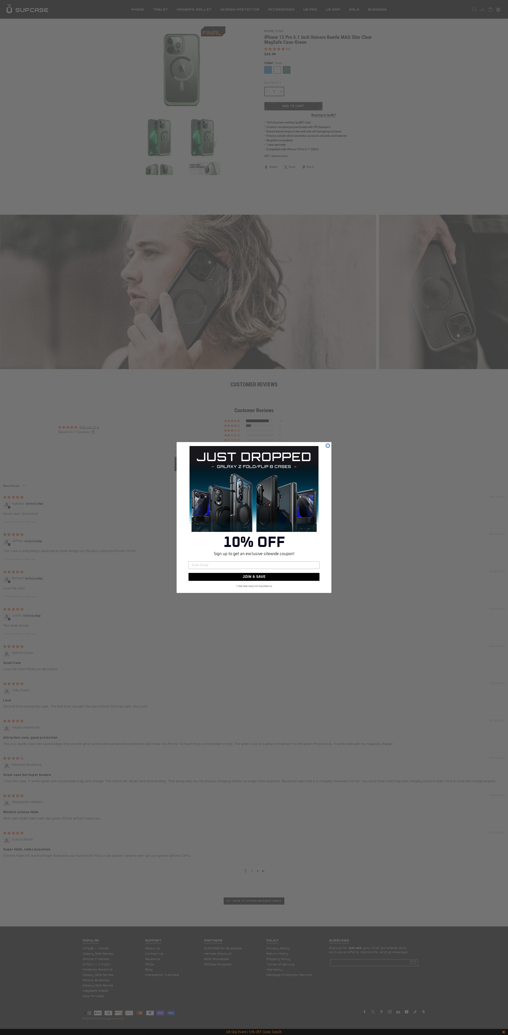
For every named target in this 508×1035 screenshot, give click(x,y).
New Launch (272, 1032)
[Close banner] (503, 1032)
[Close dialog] (328, 446)
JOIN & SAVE (254, 577)
